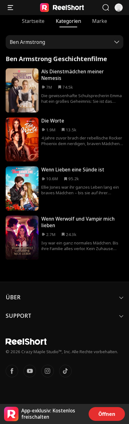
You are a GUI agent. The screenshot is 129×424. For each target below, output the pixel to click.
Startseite (33, 21)
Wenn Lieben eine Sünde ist (72, 169)
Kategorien (68, 21)
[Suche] (105, 7)
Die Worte (52, 121)
